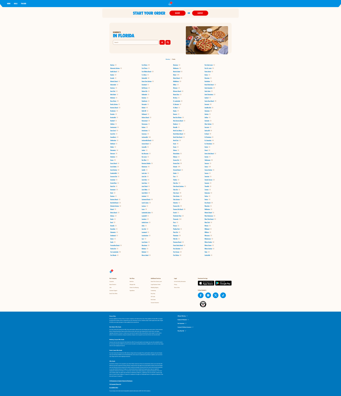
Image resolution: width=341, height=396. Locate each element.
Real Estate (153, 299)
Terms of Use (177, 287)
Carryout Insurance (155, 302)
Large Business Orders (155, 284)
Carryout (200, 13)
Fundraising (153, 290)
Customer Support (113, 290)
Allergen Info (132, 284)
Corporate (111, 281)
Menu (8, 3)
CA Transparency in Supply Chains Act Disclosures (120, 381)
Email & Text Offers (113, 293)
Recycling (153, 293)
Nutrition (132, 281)
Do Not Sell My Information (180, 281)
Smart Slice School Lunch (156, 281)
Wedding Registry (154, 287)
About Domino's (112, 284)
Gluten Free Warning (134, 287)
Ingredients (132, 290)
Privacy (175, 284)
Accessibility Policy (113, 387)
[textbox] (136, 391)
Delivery (177, 13)
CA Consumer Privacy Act (115, 384)
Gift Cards (153, 296)
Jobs (110, 287)
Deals (15, 3)
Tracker (23, 3)
